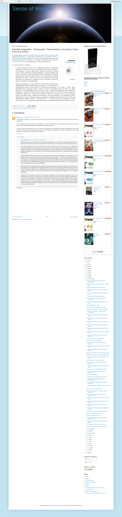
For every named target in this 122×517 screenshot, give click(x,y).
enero (88, 450)
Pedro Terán (19, 117)
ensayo (25, 108)
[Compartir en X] (31, 106)
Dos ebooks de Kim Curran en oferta (95, 338)
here (59, 157)
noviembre (89, 429)
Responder (19, 133)
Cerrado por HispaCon (92, 374)
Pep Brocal (97, 189)
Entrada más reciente (18, 216)
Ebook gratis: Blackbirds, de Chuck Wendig (97, 309)
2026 (87, 260)
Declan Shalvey (98, 158)
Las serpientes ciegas (99, 140)
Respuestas (21, 137)
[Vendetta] (89, 244)
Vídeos (87, 485)
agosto (88, 435)
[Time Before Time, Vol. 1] (89, 230)
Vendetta (96, 234)
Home (86, 476)
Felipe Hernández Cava (100, 141)
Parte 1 (86, 81)
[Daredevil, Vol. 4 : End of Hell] (89, 121)
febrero (89, 448)
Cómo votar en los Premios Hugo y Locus (95, 493)
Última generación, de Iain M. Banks (95, 360)
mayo (88, 441)
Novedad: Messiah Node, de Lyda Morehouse (98, 354)
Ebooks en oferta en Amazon (94, 415)
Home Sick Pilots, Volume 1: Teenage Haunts (98, 204)
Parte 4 (86, 85)
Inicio (46, 216)
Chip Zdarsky (97, 94)
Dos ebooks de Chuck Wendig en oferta (96, 307)
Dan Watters (97, 207)
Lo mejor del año (89, 489)
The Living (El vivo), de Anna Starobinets (96, 424)
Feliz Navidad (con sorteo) (93, 305)
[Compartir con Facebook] (33, 106)
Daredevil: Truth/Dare (99, 93)
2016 (87, 270)
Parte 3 (86, 84)
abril (88, 443)
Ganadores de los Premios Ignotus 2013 (96, 369)
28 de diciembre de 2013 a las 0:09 (31, 117)
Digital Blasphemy (55, 505)
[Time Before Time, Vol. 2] (89, 184)
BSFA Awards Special (90, 482)
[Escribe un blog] (30, 106)
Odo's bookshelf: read (98, 91)
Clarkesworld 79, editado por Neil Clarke (96, 376)
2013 (87, 277)
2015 (87, 273)
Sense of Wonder (32, 9)
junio (88, 439)
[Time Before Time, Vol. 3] (89, 168)
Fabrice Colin (97, 235)
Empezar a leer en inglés (91, 491)
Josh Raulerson (25, 140)
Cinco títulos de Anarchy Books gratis (96, 296)
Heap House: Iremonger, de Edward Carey (97, 411)
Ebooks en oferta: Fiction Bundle (94, 389)
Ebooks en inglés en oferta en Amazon (96, 287)
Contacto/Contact (89, 480)
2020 (87, 262)
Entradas (88, 459)
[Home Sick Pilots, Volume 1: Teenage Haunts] (89, 215)
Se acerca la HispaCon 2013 (94, 413)
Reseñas (87, 484)
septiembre (90, 433)
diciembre (89, 279)
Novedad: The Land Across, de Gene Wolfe (97, 426)
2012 (87, 452)
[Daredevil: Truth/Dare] (89, 105)
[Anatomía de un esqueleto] (89, 194)
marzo (88, 445)
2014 (87, 275)
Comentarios (89, 462)
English (87, 478)
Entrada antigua (74, 216)
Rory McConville (98, 127)
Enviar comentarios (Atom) (25, 219)
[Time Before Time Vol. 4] (89, 137)
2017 (87, 268)
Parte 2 (86, 82)
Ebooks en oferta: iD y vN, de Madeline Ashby (98, 352)
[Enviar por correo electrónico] (28, 106)
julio (88, 437)
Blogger (80, 505)
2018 (87, 266)
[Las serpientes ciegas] (89, 150)
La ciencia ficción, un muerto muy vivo (94, 487)
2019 (87, 264)
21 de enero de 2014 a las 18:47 (37, 140)
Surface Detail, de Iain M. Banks (94, 340)
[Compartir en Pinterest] (35, 106)
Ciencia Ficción (19, 108)
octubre (89, 431)
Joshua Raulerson (31, 108)
